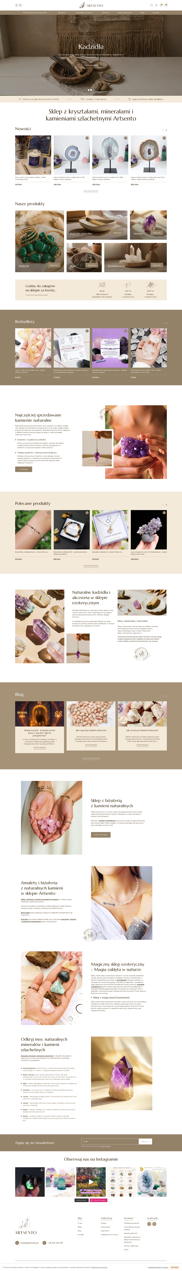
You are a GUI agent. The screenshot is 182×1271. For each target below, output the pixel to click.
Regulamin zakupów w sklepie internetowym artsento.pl (132, 1239)
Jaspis (25, 1110)
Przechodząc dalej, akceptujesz (97, 1146)
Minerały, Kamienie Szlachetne (35, 13)
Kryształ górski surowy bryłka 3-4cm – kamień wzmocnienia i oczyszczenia (146, 371)
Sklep (80, 1227)
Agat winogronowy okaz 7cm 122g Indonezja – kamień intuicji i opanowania (149, 553)
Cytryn (25, 1097)
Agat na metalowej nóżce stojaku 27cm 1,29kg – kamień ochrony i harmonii (108, 178)
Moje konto (105, 1231)
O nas (80, 1223)
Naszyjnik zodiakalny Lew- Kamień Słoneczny (107, 552)
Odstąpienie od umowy (109, 1235)
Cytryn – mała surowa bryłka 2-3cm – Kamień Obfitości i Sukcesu (30, 371)
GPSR (126, 1250)
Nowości (105, 13)
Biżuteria (61, 13)
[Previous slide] (163, 130)
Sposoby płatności (130, 1233)
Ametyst (26, 1090)
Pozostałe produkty (84, 13)
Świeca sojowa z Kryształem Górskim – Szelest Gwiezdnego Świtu (30, 178)
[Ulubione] (161, 5)
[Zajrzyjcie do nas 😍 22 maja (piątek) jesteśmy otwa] (91, 1182)
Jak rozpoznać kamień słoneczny (91, 730)
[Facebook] (16, 5)
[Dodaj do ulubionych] (48, 138)
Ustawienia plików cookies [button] (158, 1267)
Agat (25, 1083)
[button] (88, 90)
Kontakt (156, 13)
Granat (25, 1103)
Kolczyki (24, 919)
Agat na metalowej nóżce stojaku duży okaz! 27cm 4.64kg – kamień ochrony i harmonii (148, 178)
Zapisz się (144, 1141)
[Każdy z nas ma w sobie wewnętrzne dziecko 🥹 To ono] (60, 1182)
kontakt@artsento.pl (29, 1243)
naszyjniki (65, 919)
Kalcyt (25, 1116)
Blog (142, 13)
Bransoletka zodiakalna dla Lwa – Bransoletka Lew (31, 552)
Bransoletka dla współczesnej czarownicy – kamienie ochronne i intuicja (109, 371)
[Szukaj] (152, 5)
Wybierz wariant (110, 363)
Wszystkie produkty (91, 191)
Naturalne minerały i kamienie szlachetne (37, 1056)
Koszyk (103, 1223)
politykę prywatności (105, 1146)
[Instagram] (20, 5)
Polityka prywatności (131, 1223)
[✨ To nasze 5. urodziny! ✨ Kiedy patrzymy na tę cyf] (152, 1182)
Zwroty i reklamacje (131, 1246)
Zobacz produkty (91, 65)
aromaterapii (122, 980)
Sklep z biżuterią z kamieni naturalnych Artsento (40, 899)
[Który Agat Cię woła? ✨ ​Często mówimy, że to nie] (121, 1182)
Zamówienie (105, 1227)
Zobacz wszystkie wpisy (91, 758)
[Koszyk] (166, 5)
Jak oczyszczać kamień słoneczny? (142, 730)
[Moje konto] (156, 5)
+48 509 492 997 (55, 1243)
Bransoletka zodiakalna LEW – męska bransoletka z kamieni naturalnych (70, 553)
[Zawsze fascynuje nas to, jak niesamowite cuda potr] (30, 1182)
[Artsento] (91, 5)
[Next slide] (166, 130)
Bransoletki (25, 913)
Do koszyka (33, 170)
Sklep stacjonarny (125, 13)
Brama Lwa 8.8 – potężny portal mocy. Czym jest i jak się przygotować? (39, 733)
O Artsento (23, 469)
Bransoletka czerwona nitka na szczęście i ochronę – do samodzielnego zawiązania (71, 371)
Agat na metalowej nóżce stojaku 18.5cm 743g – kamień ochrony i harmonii (70, 178)
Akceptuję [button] (174, 1267)
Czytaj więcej (40, 748)
